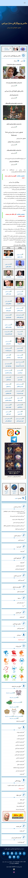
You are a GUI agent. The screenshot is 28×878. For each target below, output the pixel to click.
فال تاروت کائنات (20, 739)
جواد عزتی (20, 380)
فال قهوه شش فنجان (19, 569)
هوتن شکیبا (8, 287)
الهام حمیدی (20, 350)
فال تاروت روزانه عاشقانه (18, 767)
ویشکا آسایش (20, 327)
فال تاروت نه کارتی (20, 758)
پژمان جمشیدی (8, 373)
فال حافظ (22, 800)
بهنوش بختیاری (8, 400)
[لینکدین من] (10, 857)
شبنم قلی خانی (8, 421)
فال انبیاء (22, 551)
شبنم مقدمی (20, 287)
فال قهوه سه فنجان (20, 566)
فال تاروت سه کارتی (20, 745)
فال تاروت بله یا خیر (20, 771)
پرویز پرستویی (8, 327)
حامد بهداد (20, 334)
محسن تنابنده (8, 350)
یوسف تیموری (8, 257)
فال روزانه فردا (21, 842)
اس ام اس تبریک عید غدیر (18, 522)
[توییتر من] (3, 853)
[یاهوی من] (24, 853)
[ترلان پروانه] (15, 49)
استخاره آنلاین (21, 540)
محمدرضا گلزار (20, 386)
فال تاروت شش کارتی (19, 755)
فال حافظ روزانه (21, 803)
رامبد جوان (20, 400)
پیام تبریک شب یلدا (20, 809)
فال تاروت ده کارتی (20, 761)
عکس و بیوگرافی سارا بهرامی (14, 23)
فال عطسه (22, 831)
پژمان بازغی (8, 277)
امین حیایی (8, 414)
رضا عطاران (8, 386)
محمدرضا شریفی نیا (20, 366)
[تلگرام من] (20, 853)
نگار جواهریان (20, 303)
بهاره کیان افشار (20, 317)
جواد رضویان (20, 257)
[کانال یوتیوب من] (14, 857)
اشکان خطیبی (8, 266)
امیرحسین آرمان (20, 421)
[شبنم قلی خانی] (7, 49)
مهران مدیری (20, 294)
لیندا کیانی (8, 380)
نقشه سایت (8, 867)
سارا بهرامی (8, 344)
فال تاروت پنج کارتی (20, 751)
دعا (23, 606)
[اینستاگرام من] (12, 853)
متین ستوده (19, 357)
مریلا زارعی (20, 373)
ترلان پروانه (20, 344)
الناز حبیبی (20, 414)
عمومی (16, 498)
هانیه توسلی (8, 317)
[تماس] (7, 853)
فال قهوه (22, 562)
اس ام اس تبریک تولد (19, 529)
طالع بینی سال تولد (20, 721)
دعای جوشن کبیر (20, 603)
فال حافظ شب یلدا (20, 806)
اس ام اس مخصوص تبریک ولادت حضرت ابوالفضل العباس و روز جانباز (14, 512)
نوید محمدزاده (20, 393)
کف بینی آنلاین (6, 492)
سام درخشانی (20, 310)
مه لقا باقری (20, 407)
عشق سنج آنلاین (20, 628)
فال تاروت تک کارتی (20, 742)
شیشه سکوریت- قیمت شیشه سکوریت (16, 785)
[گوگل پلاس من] (18, 857)
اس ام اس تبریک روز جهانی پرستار (17, 516)
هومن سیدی (8, 407)
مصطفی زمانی (8, 303)
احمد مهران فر (20, 266)
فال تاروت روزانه (20, 732)
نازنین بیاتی (8, 310)
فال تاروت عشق (20, 764)
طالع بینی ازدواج (14, 492)
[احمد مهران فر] (23, 49)
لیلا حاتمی (8, 357)
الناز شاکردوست (8, 334)
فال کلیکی (22, 617)
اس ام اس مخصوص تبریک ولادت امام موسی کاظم (14, 526)
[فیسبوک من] (16, 853)
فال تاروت (22, 774)
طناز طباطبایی (8, 393)
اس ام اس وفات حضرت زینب (18, 519)
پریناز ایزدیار (20, 277)
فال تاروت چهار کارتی (19, 748)
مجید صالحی (8, 294)
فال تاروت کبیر (21, 735)
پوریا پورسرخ (8, 366)
